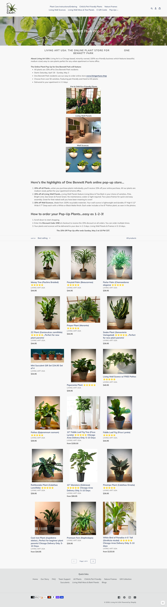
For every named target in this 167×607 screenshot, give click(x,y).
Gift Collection (126, 579)
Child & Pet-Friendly (92, 579)
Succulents (64, 582)
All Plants (77, 579)
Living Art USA (115, 602)
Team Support (64, 579)
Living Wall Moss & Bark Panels (85, 582)
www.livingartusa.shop (96, 76)
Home (35, 579)
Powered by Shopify (129, 602)
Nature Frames (110, 579)
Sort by (33, 238)
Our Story (45, 579)
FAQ (54, 579)
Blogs (104, 582)
